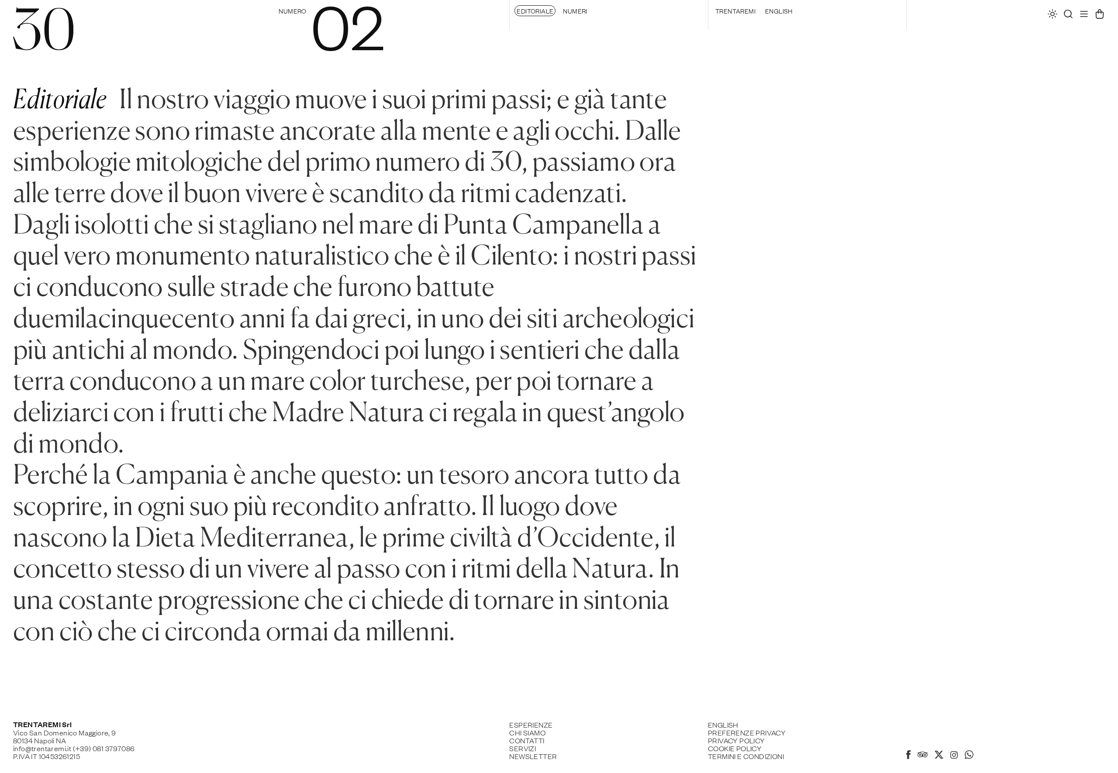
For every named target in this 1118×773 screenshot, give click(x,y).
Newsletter (533, 756)
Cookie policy (735, 748)
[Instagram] (954, 755)
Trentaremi (735, 10)
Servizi (522, 748)
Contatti (526, 740)
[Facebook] (908, 756)
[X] (939, 756)
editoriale (535, 10)
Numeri (575, 10)
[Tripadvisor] (923, 755)
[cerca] (1068, 16)
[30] (43, 44)
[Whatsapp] (969, 756)
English (779, 10)
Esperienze (530, 724)
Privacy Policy (736, 740)
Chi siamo (527, 732)
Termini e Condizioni (746, 756)
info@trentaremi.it (42, 748)
